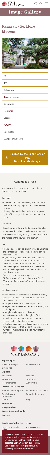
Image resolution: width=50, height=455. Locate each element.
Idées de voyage (10, 364)
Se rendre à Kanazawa (37, 390)
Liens (28, 423)
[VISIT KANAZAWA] (13, 5)
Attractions (7, 375)
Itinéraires (7, 368)
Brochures (7, 403)
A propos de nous (33, 427)
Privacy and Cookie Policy (10, 428)
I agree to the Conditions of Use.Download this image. (27, 157)
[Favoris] (35, 4)
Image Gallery (9, 407)
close (46, 432)
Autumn (7, 124)
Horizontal (8, 111)
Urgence (6, 415)
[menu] (46, 4)
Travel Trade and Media (14, 411)
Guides (5, 399)
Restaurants (7, 379)
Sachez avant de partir (13, 390)
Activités (30, 375)
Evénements (31, 382)
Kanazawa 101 (33, 364)
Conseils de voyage (35, 394)
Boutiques (31, 379)
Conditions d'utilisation (12, 423)
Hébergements (9, 382)
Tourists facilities (11, 97)
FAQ (28, 399)
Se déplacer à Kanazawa (8, 395)
